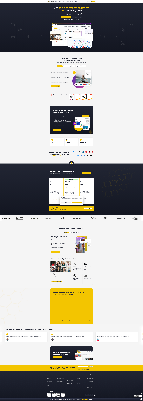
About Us (48, 375)
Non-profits (78, 383)
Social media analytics (60, 382)
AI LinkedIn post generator (90, 382)
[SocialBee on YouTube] (95, 395)
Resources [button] (71, 1)
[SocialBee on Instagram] (92, 395)
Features (58, 374)
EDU (77, 384)
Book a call (78, 374)
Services (67, 1)
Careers (48, 382)
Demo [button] (63, 1)
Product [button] (56, 1)
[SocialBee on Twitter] (86, 395)
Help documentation (70, 374)
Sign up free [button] (93, 1)
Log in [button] (89, 1)
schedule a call (71, 294)
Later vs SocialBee (69, 383)
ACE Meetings (89, 374)
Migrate (76, 1)
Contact (48, 385)
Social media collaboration (60, 384)
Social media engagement (60, 381)
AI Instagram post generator (90, 378)
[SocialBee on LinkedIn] (90, 395)
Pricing (60, 1)
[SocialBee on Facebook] (88, 395)
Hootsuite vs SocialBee (70, 380)
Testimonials (49, 378)
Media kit (48, 384)
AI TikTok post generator (90, 381)
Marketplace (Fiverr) (89, 387)
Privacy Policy (82, 369)
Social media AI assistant (60, 378)
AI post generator (89, 375)
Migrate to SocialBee (49, 374)
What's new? (68, 375)
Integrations (58, 375)
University (78, 378)
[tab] (60, 66)
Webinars (78, 375)
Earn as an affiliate (49, 381)
